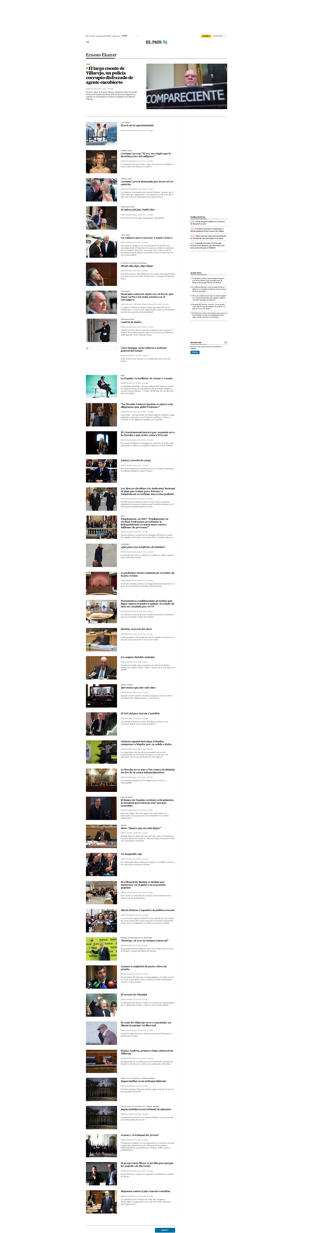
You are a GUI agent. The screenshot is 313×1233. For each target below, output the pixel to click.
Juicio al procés (127, 685)
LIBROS (88, 64)
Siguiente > (165, 1230)
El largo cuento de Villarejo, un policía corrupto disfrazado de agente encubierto (109, 75)
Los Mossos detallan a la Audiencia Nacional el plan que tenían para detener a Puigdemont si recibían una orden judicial (148, 491)
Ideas (122, 516)
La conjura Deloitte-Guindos (138, 657)
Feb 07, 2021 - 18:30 (140, 271)
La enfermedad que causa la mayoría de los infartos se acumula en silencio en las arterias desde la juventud (209, 289)
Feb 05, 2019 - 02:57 (140, 662)
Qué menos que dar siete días (138, 688)
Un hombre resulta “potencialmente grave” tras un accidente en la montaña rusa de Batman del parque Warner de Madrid (208, 280)
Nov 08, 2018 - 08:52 (140, 915)
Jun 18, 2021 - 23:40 (145, 215)
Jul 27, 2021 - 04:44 (145, 189)
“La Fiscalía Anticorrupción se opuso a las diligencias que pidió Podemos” (147, 405)
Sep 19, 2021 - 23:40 (145, 130)
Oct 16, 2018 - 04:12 (140, 999)
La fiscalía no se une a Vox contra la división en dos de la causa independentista (148, 771)
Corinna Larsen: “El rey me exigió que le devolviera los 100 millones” (146, 155)
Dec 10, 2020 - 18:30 (161, 304)
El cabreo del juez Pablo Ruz (138, 210)
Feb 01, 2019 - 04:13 (140, 692)
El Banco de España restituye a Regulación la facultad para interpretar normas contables (147, 803)
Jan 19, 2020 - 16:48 (145, 499)
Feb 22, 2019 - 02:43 (145, 580)
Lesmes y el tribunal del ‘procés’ (140, 1135)
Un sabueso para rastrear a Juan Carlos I (146, 238)
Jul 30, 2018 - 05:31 (145, 1171)
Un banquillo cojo (131, 854)
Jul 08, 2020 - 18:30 (145, 412)
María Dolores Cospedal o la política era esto (148, 910)
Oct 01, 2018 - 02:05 (145, 1058)
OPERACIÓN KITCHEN (127, 207)
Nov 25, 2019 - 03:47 (140, 532)
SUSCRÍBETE (206, 36)
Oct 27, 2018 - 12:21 (140, 945)
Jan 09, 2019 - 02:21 (140, 859)
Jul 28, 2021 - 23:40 (145, 161)
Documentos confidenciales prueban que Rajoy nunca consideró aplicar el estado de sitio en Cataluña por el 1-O (147, 604)
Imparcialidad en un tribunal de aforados (146, 1109)
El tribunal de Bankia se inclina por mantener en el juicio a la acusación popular (143, 885)
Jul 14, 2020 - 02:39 (140, 383)
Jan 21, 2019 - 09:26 (145, 777)
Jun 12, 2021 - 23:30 (140, 242)
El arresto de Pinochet (134, 995)
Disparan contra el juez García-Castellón (145, 1191)
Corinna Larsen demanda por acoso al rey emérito (147, 183)
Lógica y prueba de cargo (136, 460)
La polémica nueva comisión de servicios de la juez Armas (148, 574)
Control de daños (131, 322)
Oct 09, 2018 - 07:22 (145, 1030)
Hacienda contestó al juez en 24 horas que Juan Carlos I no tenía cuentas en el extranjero (147, 297)
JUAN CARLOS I (125, 235)
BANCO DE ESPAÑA (127, 797)
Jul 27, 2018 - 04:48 (145, 1196)
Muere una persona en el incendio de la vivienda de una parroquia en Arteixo (208, 237)
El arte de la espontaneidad (137, 125)
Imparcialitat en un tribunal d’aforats (143, 1081)
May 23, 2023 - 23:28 (105, 89)
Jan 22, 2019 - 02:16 (145, 749)
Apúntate (195, 352)
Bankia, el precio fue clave (136, 629)
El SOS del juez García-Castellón (140, 713)
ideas (122, 375)
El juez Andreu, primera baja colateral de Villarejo (147, 1052)
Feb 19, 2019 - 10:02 (145, 634)
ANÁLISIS (123, 825)
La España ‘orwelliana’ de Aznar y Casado (147, 378)
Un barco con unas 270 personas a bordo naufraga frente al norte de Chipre (207, 230)
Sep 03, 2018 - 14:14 (140, 1086)
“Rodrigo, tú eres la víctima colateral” (144, 941)
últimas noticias (197, 217)
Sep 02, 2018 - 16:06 (140, 1114)
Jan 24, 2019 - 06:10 (140, 718)
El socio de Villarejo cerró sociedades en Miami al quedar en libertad (146, 1024)
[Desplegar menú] (88, 42)
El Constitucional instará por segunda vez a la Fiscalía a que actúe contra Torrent (148, 434)
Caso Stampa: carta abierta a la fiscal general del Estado (144, 349)
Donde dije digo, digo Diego (137, 266)
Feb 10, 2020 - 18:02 (145, 440)
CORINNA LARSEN (126, 151)
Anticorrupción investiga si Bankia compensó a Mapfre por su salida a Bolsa (146, 743)
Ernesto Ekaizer (101, 55)
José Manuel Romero (140, 304)
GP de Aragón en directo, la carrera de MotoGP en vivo (207, 222)
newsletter (195, 343)
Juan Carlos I (125, 122)
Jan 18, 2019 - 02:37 (145, 810)
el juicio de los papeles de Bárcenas (134, 263)
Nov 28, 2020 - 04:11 (145, 327)
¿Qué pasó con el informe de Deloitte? (143, 547)
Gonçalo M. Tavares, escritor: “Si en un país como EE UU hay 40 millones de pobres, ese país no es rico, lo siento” (208, 306)
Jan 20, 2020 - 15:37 (140, 465)
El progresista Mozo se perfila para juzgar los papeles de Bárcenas (147, 1164)
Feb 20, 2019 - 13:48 (145, 611)
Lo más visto (195, 273)
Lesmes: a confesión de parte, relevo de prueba (144, 968)
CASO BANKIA (125, 544)
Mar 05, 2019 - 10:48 (145, 552)
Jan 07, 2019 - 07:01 (145, 892)
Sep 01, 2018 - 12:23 (140, 1140)
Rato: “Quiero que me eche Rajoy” (141, 828)
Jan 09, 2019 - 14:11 (140, 833)
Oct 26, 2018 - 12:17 (140, 974)
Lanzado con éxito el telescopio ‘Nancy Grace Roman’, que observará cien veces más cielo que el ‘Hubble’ (207, 245)
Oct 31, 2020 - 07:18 (140, 355)
